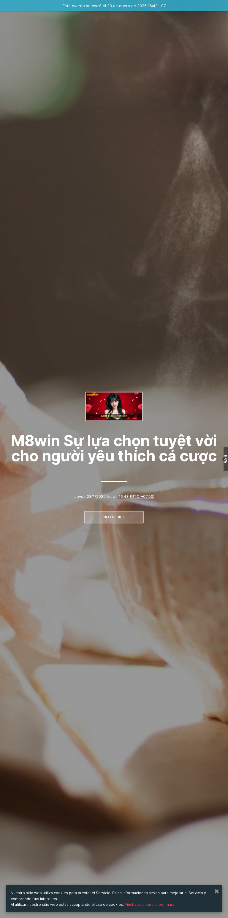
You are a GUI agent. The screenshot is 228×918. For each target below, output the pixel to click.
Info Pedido (114, 517)
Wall (226, 459)
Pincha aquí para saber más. (149, 904)
